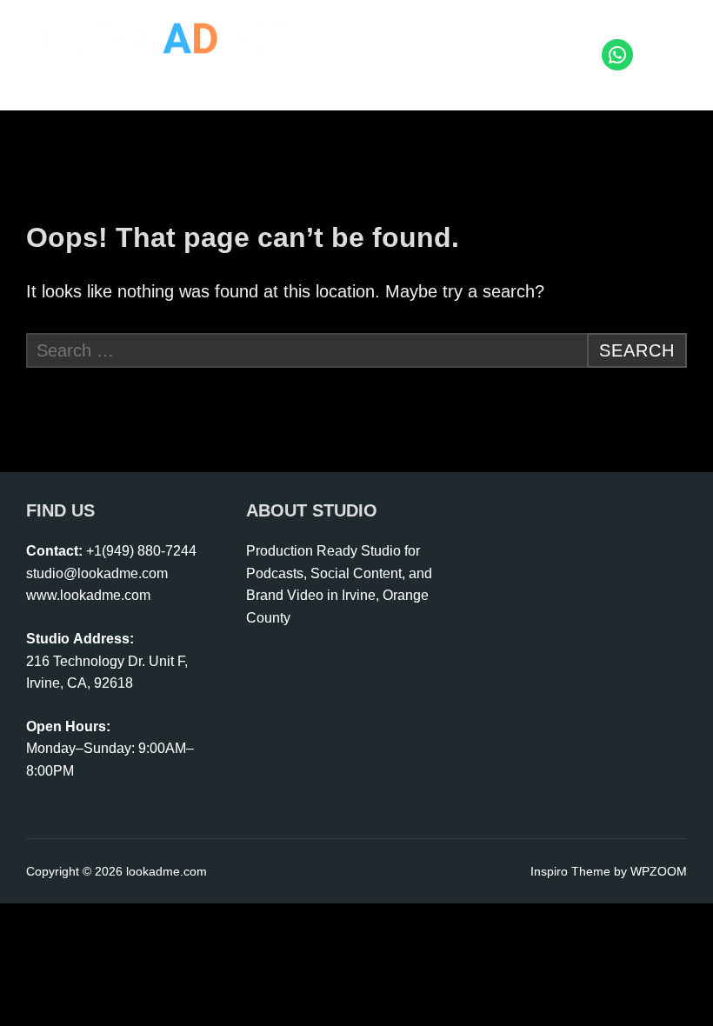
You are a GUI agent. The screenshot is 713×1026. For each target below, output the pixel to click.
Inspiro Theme (570, 871)
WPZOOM (658, 871)
